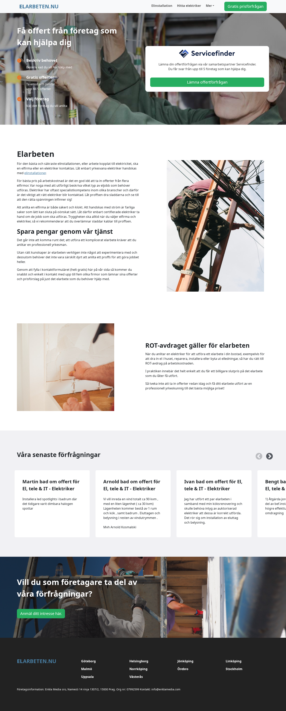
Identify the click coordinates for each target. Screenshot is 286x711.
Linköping (233, 661)
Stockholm (234, 669)
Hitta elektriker (189, 6)
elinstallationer (35, 173)
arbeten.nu (39, 6)
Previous (257, 455)
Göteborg (88, 661)
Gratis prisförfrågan (245, 6)
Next (267, 455)
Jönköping (185, 661)
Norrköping (138, 669)
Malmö (86, 669)
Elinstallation (161, 6)
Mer (209, 6)
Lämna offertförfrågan (207, 82)
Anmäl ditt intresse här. (41, 613)
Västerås (136, 677)
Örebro (182, 669)
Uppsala (87, 677)
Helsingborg (138, 661)
